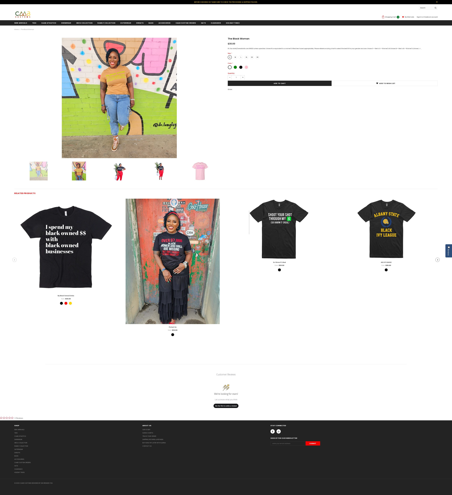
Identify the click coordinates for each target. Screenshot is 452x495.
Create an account (431, 17)
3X (257, 57)
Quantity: (231, 73)
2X (252, 57)
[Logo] (22, 14)
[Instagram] (278, 431)
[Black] (61, 303)
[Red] (66, 303)
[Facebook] (272, 431)
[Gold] (70, 303)
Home (16, 29)
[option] (119, 98)
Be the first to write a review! (226, 406)
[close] (437, 2)
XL (246, 57)
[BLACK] (172, 334)
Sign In (419, 17)
